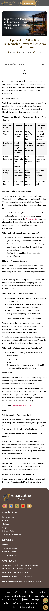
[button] (43, 64)
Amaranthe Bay (32, 219)
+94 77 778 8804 (24, 576)
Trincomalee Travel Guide (22, 405)
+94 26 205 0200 (20, 572)
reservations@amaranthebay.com (24, 581)
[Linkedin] (29, 506)
